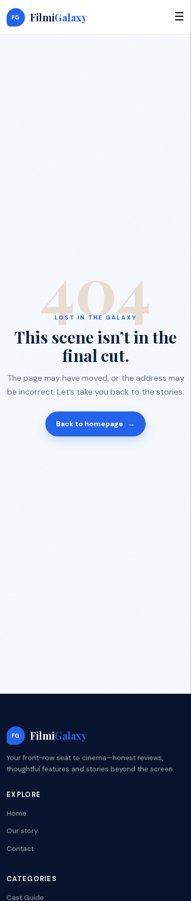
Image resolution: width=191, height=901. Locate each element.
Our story (22, 830)
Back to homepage (95, 423)
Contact (20, 848)
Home (16, 813)
